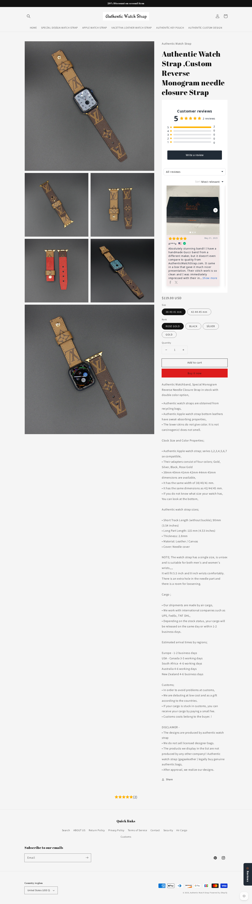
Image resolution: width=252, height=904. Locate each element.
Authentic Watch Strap (199, 892)
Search (66, 830)
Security (168, 830)
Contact (155, 830)
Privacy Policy (116, 830)
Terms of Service (137, 830)
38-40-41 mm (174, 312)
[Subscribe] (87, 858)
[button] (29, 16)
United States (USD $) (38, 890)
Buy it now (195, 373)
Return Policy (97, 830)
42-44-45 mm (199, 312)
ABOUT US (79, 830)
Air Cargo (181, 830)
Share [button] (169, 779)
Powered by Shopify (218, 892)
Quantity (166, 342)
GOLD (169, 334)
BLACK (193, 326)
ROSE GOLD (173, 326)
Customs (126, 836)
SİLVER (211, 326)
